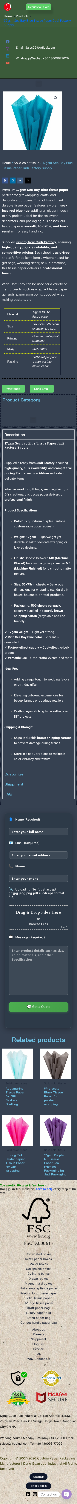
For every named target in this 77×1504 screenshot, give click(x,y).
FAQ (38, 1354)
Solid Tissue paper (38, 1298)
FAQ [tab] (8, 794)
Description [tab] (14, 434)
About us (38, 1329)
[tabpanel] (38, 604)
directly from (36, 242)
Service (38, 1349)
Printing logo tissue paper (38, 1293)
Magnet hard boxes (38, 1283)
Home (6, 163)
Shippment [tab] (13, 784)
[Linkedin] (8, 56)
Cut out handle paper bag (38, 1322)
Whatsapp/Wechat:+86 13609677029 (42, 58)
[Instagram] (8, 49)
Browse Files (38, 924)
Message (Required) (27, 937)
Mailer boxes (39, 1264)
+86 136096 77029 (48, 1443)
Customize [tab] (14, 774)
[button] (38, 7)
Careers (38, 1334)
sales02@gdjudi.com (15, 1443)
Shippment (38, 1339)
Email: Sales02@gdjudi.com (35, 47)
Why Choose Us (38, 1359)
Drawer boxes (38, 1278)
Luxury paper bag (38, 1313)
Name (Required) (24, 819)
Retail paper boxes (38, 1259)
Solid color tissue (26, 163)
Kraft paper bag (38, 1308)
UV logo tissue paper (38, 1303)
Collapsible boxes (38, 1269)
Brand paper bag (38, 1318)
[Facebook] (8, 42)
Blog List (38, 1344)
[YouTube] (8, 63)
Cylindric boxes (38, 1273)
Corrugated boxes (38, 1254)
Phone (17, 866)
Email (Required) (24, 843)
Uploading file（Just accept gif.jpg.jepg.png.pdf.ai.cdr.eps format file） (36, 893)
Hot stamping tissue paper (38, 1288)
